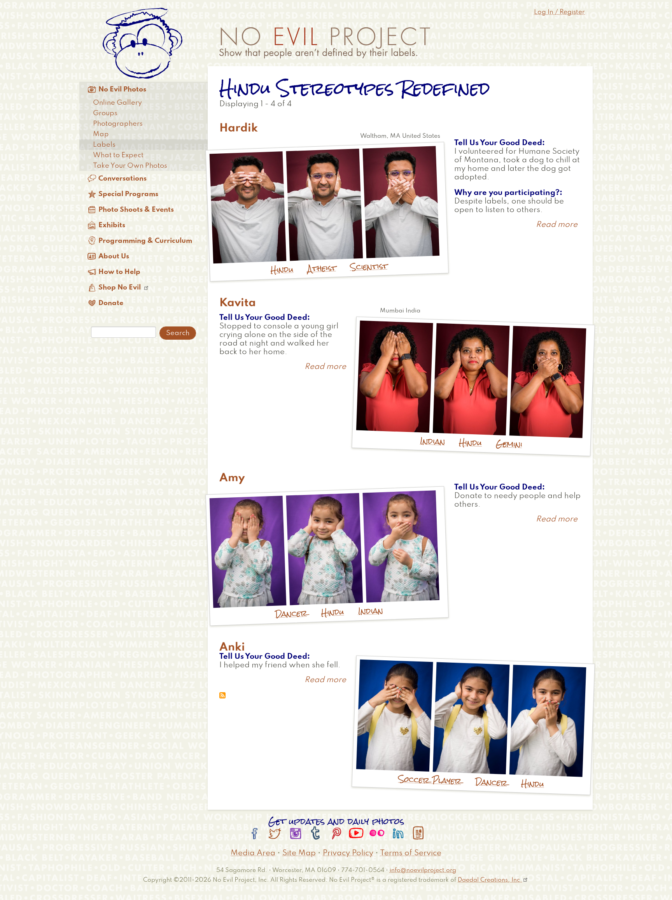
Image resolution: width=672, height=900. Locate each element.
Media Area (253, 853)
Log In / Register (559, 12)
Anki (232, 647)
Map (101, 134)
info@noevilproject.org (423, 870)
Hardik (238, 128)
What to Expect (118, 155)
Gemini (509, 444)
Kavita (237, 303)
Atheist (321, 268)
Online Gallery (117, 103)
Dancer (291, 614)
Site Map (299, 853)
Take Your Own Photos (130, 166)
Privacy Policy (348, 853)
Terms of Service (410, 853)
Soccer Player (430, 780)
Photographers (118, 124)
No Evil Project (324, 42)
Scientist (369, 266)
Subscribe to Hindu (222, 695)
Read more (557, 224)
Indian (432, 441)
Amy (232, 478)
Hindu (282, 269)
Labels (104, 145)
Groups (105, 113)
